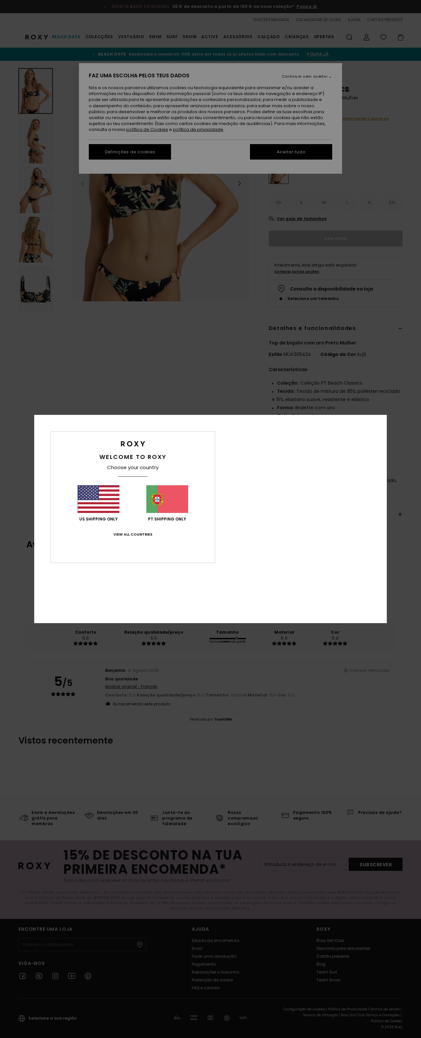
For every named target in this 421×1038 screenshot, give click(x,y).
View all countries (132, 534)
